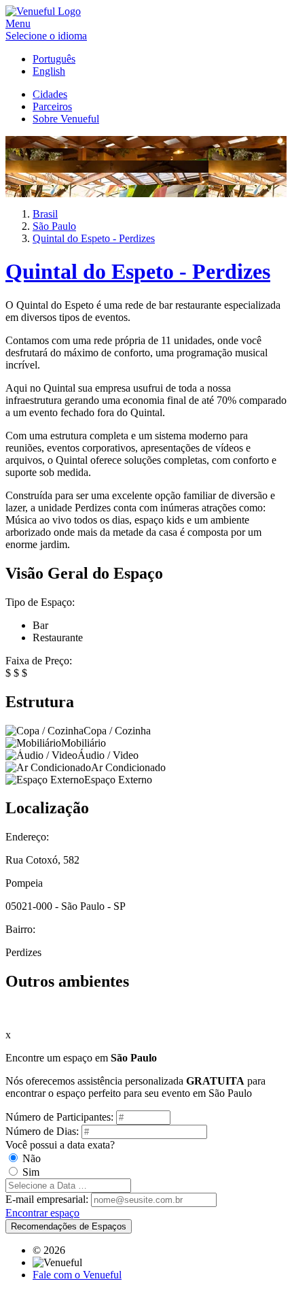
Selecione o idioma (46, 35)
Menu (18, 23)
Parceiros (52, 106)
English (49, 71)
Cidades (50, 94)
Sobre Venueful (66, 118)
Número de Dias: (42, 1131)
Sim (30, 1172)
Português (54, 59)
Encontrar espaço (42, 1213)
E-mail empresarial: (46, 1199)
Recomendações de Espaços (68, 1226)
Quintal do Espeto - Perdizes (137, 271)
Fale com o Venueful (77, 1274)
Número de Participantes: (59, 1117)
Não (31, 1158)
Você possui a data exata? (60, 1145)
